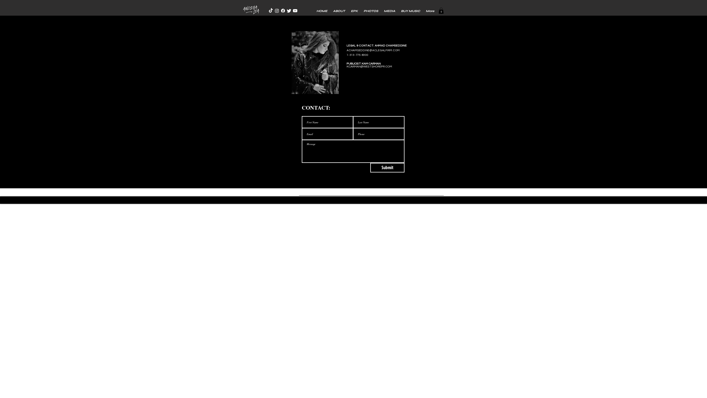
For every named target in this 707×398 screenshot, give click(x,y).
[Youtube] (295, 10)
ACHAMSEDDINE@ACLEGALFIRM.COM (373, 50)
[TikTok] (270, 10)
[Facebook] (283, 10)
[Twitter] (289, 10)
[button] (441, 11)
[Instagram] (276, 10)
